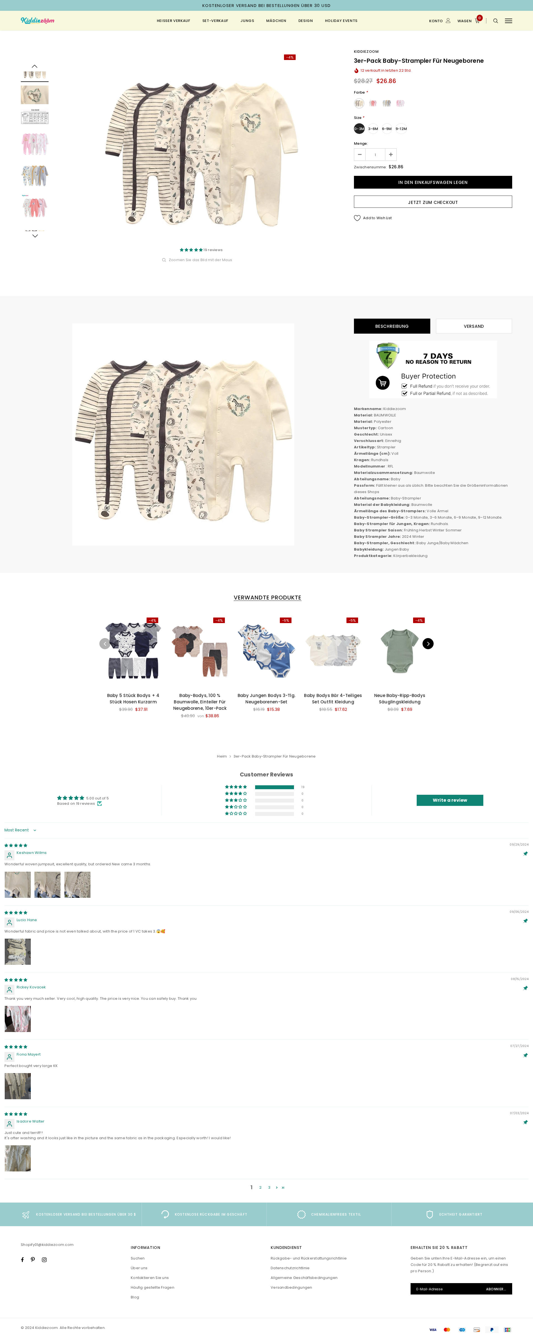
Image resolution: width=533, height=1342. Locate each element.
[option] (201, 148)
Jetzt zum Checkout (433, 202)
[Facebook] (22, 1259)
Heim (222, 756)
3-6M (373, 128)
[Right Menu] (508, 20)
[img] (15, 845)
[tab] (266, 598)
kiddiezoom (366, 51)
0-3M (359, 128)
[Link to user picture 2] (47, 884)
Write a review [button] (450, 800)
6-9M (387, 128)
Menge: (361, 143)
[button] (192, 250)
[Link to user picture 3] (77, 884)
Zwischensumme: (370, 167)
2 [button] (260, 1187)
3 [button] (269, 1187)
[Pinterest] (33, 1259)
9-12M (401, 128)
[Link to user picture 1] (17, 884)
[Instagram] (44, 1259)
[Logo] (63, 20)
